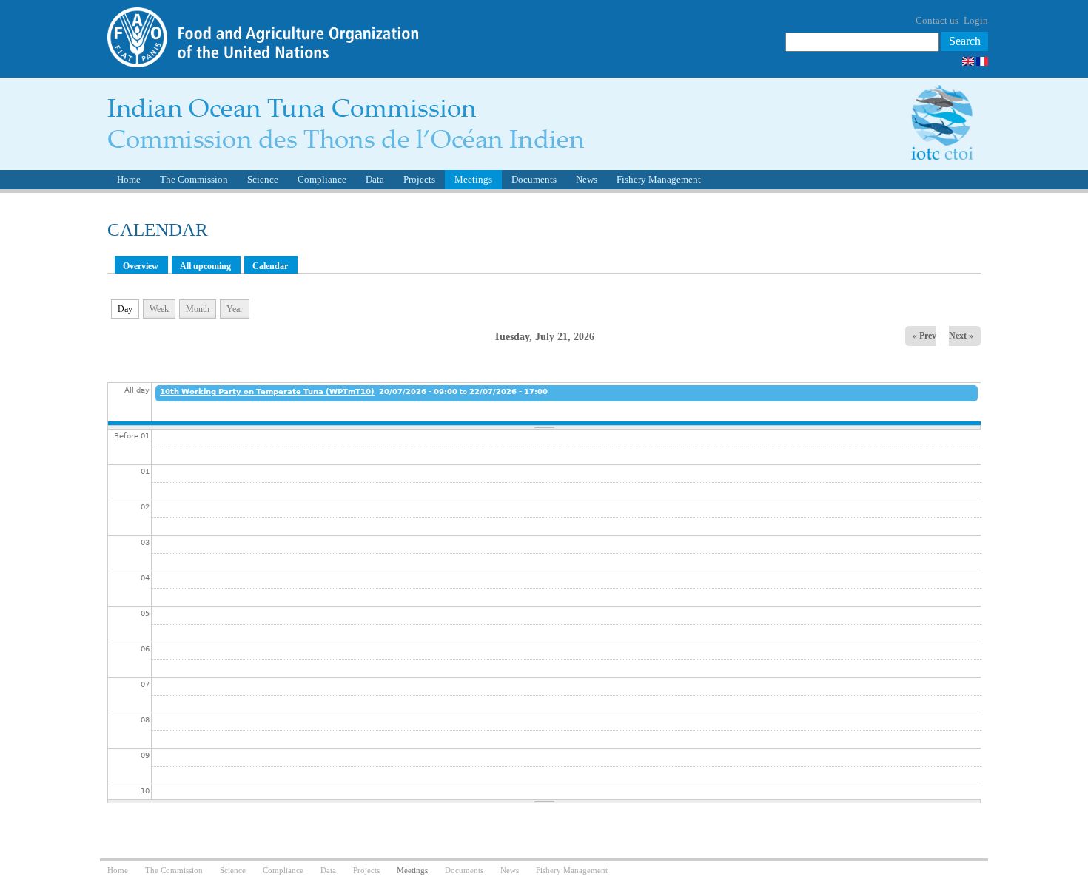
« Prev (924, 335)
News (586, 179)
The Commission (194, 179)
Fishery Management (659, 179)
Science (262, 179)
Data (375, 179)
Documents (534, 179)
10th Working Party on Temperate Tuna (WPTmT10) (267, 391)
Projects (419, 179)
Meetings (473, 179)
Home (129, 179)
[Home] (345, 145)
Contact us (937, 20)
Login (976, 20)
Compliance (322, 179)
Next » (961, 335)
